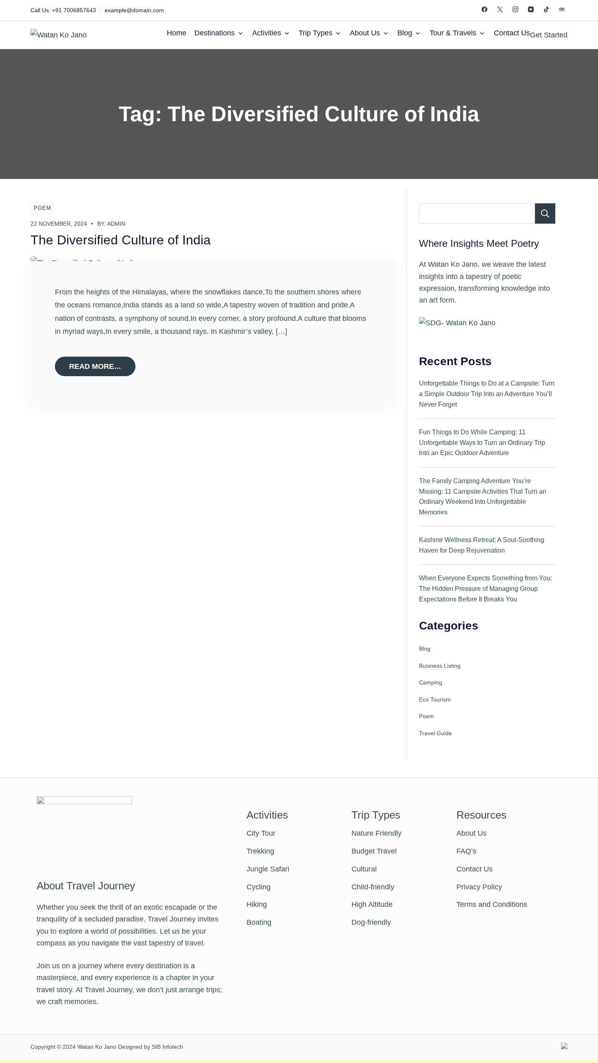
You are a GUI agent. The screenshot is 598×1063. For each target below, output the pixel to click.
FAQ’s (466, 851)
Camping (430, 682)
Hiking (257, 904)
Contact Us (512, 33)
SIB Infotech (167, 1046)
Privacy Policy (479, 887)
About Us (365, 33)
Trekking (260, 851)
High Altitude (372, 904)
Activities (266, 33)
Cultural (364, 869)
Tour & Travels (453, 33)
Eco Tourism (435, 699)
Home (176, 33)
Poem (42, 208)
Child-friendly (372, 887)
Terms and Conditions (491, 904)
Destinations (214, 33)
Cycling (259, 887)
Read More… (95, 366)
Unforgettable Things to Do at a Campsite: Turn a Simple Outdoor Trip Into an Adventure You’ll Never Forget (486, 393)
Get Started (548, 35)
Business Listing (440, 665)
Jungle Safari (268, 869)
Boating (259, 922)
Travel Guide (435, 733)
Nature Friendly (376, 833)
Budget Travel (374, 851)
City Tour (261, 833)
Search (545, 213)
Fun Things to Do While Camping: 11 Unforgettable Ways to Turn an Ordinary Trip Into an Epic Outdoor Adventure (482, 442)
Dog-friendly (371, 922)
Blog (404, 33)
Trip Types (315, 33)
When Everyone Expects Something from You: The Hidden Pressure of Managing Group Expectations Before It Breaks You (485, 588)
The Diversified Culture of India (121, 240)
